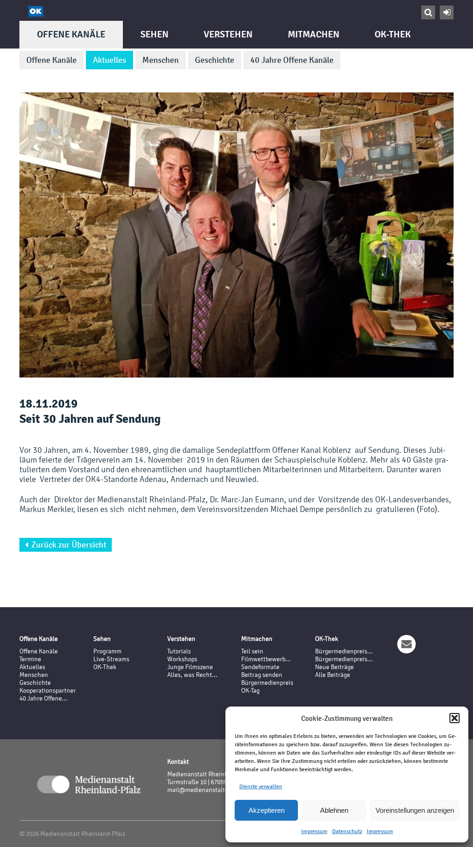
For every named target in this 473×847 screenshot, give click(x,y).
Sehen (154, 34)
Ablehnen (334, 810)
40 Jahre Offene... (43, 698)
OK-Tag (250, 691)
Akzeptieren (267, 810)
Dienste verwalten (260, 786)
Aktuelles (109, 60)
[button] (454, 718)
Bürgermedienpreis (267, 683)
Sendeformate (260, 667)
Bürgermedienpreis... (344, 651)
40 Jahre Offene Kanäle (292, 60)
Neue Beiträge (334, 667)
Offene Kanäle (71, 34)
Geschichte (214, 60)
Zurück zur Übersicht (65, 545)
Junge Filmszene (190, 667)
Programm (107, 651)
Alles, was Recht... (192, 675)
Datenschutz (347, 831)
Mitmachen (314, 34)
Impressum (314, 831)
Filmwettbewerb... (266, 659)
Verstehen (228, 34)
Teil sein (252, 651)
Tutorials (179, 651)
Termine (30, 659)
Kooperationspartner (47, 691)
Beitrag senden (261, 675)
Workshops (182, 659)
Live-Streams (111, 659)
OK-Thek (393, 34)
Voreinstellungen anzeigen (415, 810)
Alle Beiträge (332, 675)
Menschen (160, 60)
